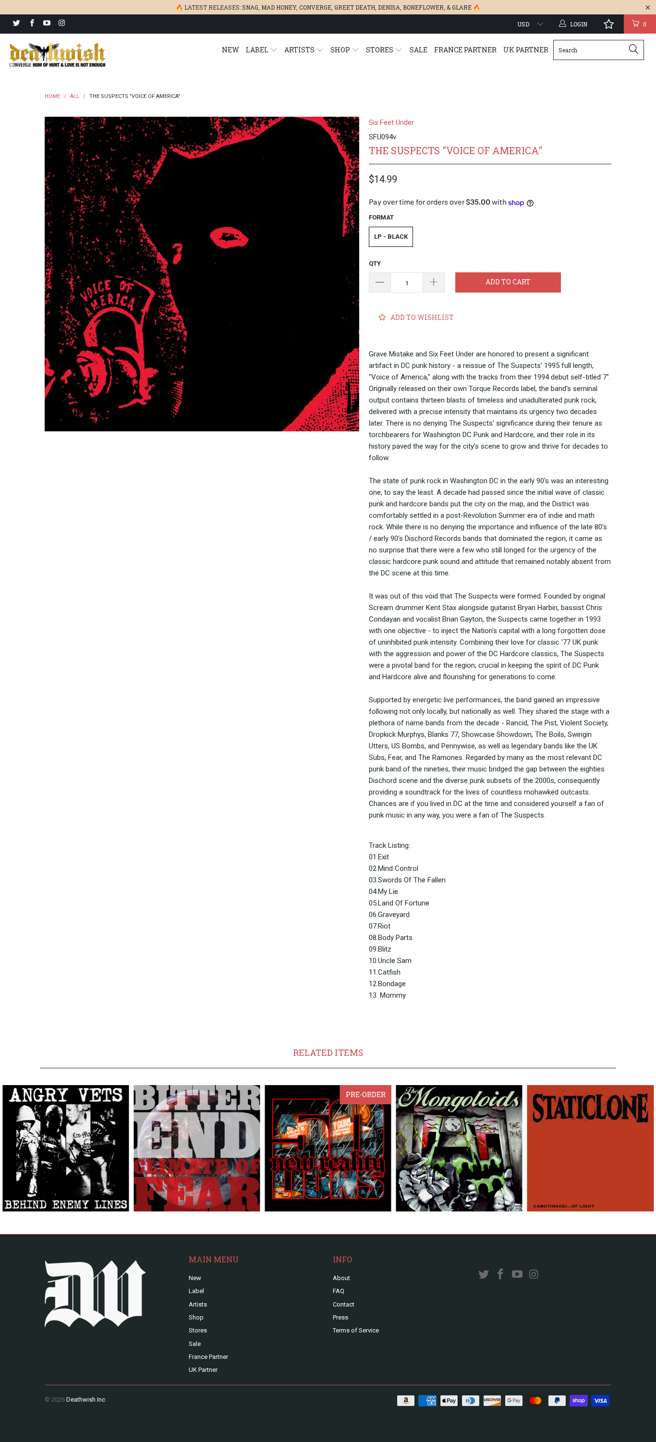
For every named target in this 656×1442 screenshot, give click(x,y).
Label (258, 49)
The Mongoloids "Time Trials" (459, 1148)
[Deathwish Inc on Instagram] (61, 24)
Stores (380, 49)
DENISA (389, 7)
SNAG (250, 7)
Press (340, 1317)
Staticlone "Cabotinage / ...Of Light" (590, 1148)
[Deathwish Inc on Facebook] (31, 24)
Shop (341, 49)
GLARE (462, 7)
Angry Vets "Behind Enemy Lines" (65, 1148)
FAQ (338, 1291)
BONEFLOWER (423, 7)
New (230, 49)
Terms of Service (356, 1330)
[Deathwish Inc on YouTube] (46, 24)
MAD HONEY (278, 7)
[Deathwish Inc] (57, 55)
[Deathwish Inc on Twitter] (16, 24)
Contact (343, 1304)
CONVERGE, (316, 7)
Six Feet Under (391, 122)
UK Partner (525, 49)
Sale (418, 49)
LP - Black (391, 236)
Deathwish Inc (85, 1399)
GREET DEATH (354, 7)
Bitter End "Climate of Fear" (197, 1148)
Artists (300, 49)
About (341, 1278)
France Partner (465, 49)
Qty (375, 263)
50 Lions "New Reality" (328, 1148)
